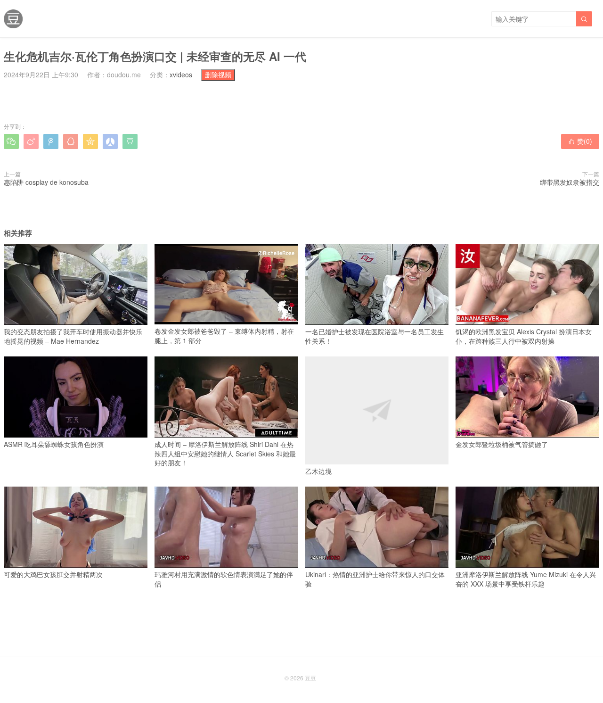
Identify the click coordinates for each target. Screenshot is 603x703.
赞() (580, 141)
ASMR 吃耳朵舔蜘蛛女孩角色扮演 (54, 444)
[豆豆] (13, 18)
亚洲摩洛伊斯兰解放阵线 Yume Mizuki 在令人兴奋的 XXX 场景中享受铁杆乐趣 (526, 579)
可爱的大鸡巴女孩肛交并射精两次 (53, 574)
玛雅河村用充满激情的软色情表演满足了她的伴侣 (224, 579)
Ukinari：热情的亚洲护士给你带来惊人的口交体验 (375, 579)
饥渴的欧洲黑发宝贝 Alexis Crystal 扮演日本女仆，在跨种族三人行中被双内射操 (524, 336)
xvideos (181, 74)
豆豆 (310, 678)
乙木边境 (318, 471)
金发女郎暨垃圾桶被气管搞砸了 (502, 444)
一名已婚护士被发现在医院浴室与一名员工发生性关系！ (374, 336)
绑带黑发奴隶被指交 (569, 182)
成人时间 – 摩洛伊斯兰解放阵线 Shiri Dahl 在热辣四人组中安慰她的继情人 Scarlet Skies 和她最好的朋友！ (225, 453)
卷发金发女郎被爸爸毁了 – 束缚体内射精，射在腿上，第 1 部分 (224, 335)
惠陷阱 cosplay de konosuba (46, 182)
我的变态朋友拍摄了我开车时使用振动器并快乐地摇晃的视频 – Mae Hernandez (73, 336)
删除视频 (218, 74)
